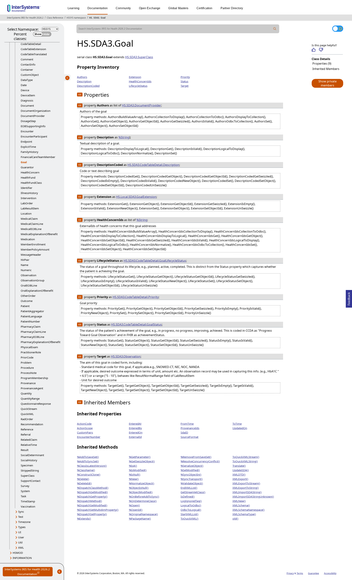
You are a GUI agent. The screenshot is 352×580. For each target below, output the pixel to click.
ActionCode (84, 423)
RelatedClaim (29, 439)
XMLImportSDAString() (247, 492)
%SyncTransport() (192, 479)
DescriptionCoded (88, 86)
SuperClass (27, 475)
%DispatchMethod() (89, 501)
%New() (134, 479)
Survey (25, 486)
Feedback (349, 297)
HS (90, 17)
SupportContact (30, 481)
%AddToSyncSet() (88, 461)
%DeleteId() (84, 483)
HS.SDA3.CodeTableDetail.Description (153, 165)
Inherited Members (325, 69)
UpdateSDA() (240, 470)
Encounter (27, 131)
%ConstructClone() (88, 474)
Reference (27, 429)
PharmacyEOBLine (32, 337)
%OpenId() (135, 510)
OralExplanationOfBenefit (37, 290)
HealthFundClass (31, 182)
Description (84, 81)
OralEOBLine (29, 285)
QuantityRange (30, 398)
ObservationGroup (32, 280)
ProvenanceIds (190, 428)
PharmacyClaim (31, 326)
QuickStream (29, 409)
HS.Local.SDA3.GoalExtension (136, 197)
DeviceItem (28, 95)
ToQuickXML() (189, 518)
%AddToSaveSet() (88, 457)
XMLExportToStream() (246, 483)
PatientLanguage (31, 316)
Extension (135, 77)
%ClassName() (86, 470)
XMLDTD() (238, 474)
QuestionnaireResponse (36, 403)
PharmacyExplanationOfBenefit (40, 342)
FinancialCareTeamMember (38, 157)
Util (20, 542)
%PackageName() (140, 518)
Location (26, 213)
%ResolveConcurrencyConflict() (200, 461)
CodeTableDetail (31, 44)
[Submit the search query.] (274, 28)
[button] (327, 83)
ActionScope (85, 428)
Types (21, 527)
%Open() (134, 505)
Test (20, 517)
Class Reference (55, 17)
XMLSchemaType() (244, 514)
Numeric (26, 270)
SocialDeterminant (32, 455)
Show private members (327, 83)
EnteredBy (135, 428)
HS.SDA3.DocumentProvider (141, 105)
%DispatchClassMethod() (92, 488)
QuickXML (27, 414)
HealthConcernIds (140, 81)
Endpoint (26, 141)
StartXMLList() (189, 514)
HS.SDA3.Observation (126, 356)
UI (19, 532)
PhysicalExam (29, 347)
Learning (73, 8)
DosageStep (28, 121)
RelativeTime (29, 445)
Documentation (97, 8)
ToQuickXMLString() (245, 461)
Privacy (290, 573)
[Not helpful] (321, 50)
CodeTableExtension (33, 49)
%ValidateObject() (192, 483)
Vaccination (28, 506)
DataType (27, 80)
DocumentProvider (33, 116)
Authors (82, 77)
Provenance (28, 383)
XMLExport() (240, 479)
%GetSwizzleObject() (142, 461)
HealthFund (28, 177)
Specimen (27, 465)
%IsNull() (134, 474)
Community (123, 8)
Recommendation (32, 424)
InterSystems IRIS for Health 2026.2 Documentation (29, 571)
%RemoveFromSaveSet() (196, 457)
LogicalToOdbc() (191, 505)
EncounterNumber (88, 437)
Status (184, 81)
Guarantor (27, 167)
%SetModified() (190, 470)
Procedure (27, 367)
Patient (25, 306)
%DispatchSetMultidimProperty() (97, 510)
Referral (26, 434)
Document (27, 105)
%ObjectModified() (141, 492)
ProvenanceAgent (32, 388)
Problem (26, 362)
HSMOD (18, 552)
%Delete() (83, 479)
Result (24, 450)
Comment (27, 59)
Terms (300, 573)
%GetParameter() (140, 457)
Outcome (26, 301)
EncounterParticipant (34, 136)
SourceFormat (189, 437)
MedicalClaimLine (32, 224)
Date (24, 85)
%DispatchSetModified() (92, 505)
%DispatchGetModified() (92, 492)
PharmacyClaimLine (33, 332)
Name (24, 265)
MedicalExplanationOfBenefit (39, 234)
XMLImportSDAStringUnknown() (253, 496)
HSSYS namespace (76, 17)
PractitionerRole (31, 352)
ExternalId (135, 437)
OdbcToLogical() (191, 510)
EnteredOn (135, 432)
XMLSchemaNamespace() (248, 510)
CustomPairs (85, 432)
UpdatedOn (239, 428)
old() (235, 518)
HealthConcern (30, 172)
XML (21, 547)
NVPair (25, 260)
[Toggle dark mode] (337, 29)
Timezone (24, 522)
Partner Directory (232, 8)
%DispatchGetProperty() (92, 496)
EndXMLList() (189, 488)
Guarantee (313, 573)
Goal (103, 17)
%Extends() (84, 518)
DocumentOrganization (35, 111)
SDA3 (96, 17)
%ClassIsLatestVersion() (92, 465)
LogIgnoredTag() (191, 501)
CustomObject (30, 75)
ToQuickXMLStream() (245, 457)
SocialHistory (29, 460)
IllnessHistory (29, 193)
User (21, 537)
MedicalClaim (29, 218)
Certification (204, 8)
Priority (185, 77)
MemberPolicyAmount (35, 249)
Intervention (28, 198)
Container (27, 69)
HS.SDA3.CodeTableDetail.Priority (136, 297)
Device (25, 90)
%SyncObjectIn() (191, 474)
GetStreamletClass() (193, 492)
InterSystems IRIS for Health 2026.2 (25, 17)
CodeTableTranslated (34, 54)
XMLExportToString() (245, 488)
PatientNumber (30, 321)
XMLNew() (239, 501)
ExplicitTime (28, 146)
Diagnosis (27, 100)
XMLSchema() (241, 505)
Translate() (239, 465)
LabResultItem (30, 208)
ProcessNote (28, 373)
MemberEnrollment (33, 244)
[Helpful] (314, 50)
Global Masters (178, 8)
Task (23, 496)
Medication (28, 239)
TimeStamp (28, 501)
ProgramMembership (34, 378)
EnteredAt (135, 423)
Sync (21, 511)
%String (123, 137)
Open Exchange (149, 8)
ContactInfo (28, 64)
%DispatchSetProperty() (92, 514)
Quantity (26, 393)
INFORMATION (22, 558)
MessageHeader (31, 254)
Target (184, 86)
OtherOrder (28, 296)
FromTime (187, 423)
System (25, 491)
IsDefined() (188, 496)
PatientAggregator (32, 311)
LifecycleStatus (138, 86)
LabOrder (27, 203)
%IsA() (133, 465)
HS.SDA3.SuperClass (139, 57)
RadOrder (27, 419)
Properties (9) (321, 63)
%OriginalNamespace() (143, 514)
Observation (28, 275)
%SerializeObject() (192, 465)
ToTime (237, 423)
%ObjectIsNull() (138, 488)
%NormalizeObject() (141, 483)
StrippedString (30, 470)
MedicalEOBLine (31, 229)
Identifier (26, 188)
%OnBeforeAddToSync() (144, 496)
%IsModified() (137, 470)
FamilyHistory (29, 152)
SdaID (184, 432)
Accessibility (330, 573)
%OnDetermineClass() (143, 501)
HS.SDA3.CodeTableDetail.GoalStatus (136, 324)
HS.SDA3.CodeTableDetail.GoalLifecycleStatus (155, 261)
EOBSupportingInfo (33, 126)
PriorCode (27, 357)
